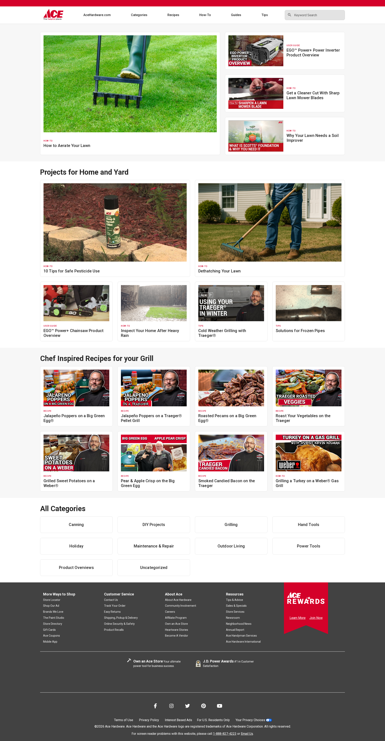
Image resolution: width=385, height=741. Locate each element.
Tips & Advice (234, 599)
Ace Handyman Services (241, 635)
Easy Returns (112, 611)
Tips (264, 15)
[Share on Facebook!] (155, 706)
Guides (236, 15)
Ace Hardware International (243, 641)
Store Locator (51, 599)
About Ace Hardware (178, 599)
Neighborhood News (238, 623)
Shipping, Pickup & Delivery (121, 617)
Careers (170, 611)
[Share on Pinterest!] (204, 706)
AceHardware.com (97, 15)
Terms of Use (123, 720)
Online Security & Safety (119, 623)
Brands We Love (53, 611)
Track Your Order (115, 605)
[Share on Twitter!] (187, 706)
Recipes (173, 15)
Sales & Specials (236, 605)
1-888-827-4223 (224, 734)
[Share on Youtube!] (220, 706)
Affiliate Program (176, 617)
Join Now (316, 618)
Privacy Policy (149, 720)
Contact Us (111, 599)
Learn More (298, 618)
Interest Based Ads (178, 720)
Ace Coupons (51, 635)
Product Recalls (114, 629)
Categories (139, 15)
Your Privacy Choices (250, 720)
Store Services (235, 611)
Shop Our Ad (51, 605)
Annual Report (235, 629)
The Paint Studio (53, 617)
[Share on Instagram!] (171, 706)
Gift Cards (49, 629)
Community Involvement (180, 605)
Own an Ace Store (176, 623)
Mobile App (50, 641)
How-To (205, 15)
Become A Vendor (176, 635)
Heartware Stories (176, 629)
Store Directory (52, 623)
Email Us (247, 734)
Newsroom (233, 617)
